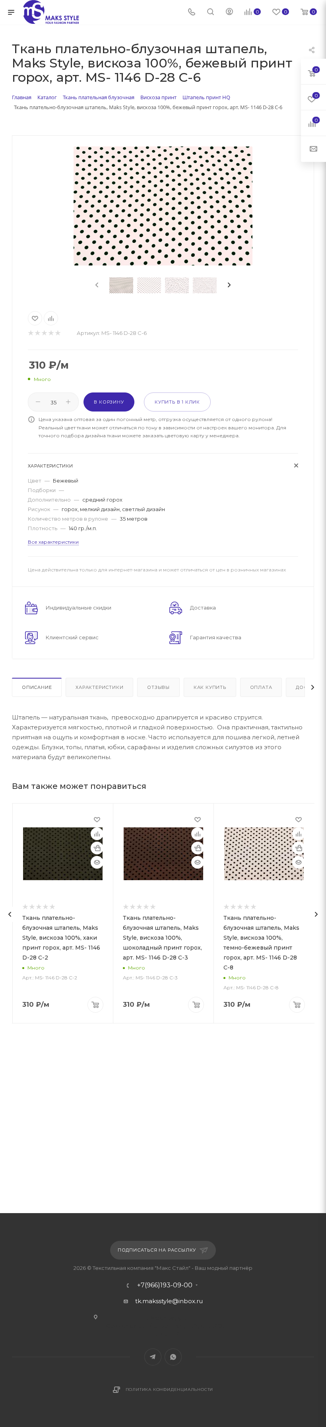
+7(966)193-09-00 (164, 1285)
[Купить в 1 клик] (97, 848)
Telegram (152, 1356)
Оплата (261, 687)
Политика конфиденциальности (169, 1389)
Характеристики (99, 687)
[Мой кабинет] (229, 12)
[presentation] (96, 285)
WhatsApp (173, 1356)
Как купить (210, 687)
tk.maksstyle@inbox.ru (169, 1301)
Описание (37, 687)
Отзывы (158, 687)
